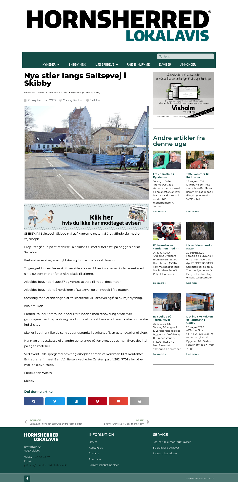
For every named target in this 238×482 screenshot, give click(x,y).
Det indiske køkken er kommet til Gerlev (199, 320)
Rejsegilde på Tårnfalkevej (162, 318)
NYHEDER (49, 64)
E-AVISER (165, 64)
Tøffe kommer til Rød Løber (197, 175)
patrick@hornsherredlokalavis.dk (45, 465)
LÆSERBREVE (104, 64)
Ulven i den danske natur (199, 247)
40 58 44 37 (42, 457)
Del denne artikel (39, 392)
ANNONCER (188, 64)
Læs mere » (159, 211)
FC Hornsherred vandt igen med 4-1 (166, 247)
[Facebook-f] (27, 478)
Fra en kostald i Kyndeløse (163, 175)
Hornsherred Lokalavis (34, 92)
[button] (34, 401)
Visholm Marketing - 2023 (200, 478)
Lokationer (53, 92)
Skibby (64, 92)
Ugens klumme (138, 64)
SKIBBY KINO (77, 64)
